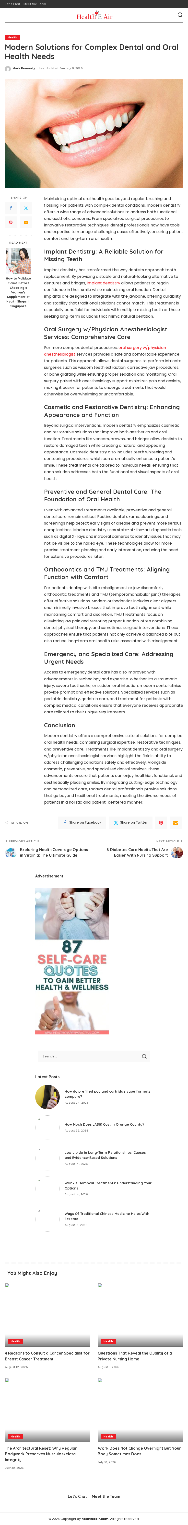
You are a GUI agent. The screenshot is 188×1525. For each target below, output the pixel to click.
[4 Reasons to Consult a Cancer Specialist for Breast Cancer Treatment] (47, 1315)
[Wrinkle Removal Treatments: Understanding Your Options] (47, 1189)
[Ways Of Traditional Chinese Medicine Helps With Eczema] (47, 1219)
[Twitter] (26, 208)
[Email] (26, 222)
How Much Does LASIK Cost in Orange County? (104, 1124)
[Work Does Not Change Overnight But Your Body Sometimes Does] (140, 1410)
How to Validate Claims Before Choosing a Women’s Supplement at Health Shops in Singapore (18, 292)
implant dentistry (103, 283)
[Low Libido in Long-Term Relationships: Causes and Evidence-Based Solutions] (47, 1158)
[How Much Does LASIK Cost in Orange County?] (47, 1127)
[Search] (180, 15)
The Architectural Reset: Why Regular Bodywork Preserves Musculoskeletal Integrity (41, 1454)
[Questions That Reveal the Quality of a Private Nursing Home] (140, 1315)
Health (12, 37)
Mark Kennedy (23, 68)
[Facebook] (11, 208)
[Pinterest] (11, 222)
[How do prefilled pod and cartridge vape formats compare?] (47, 1097)
